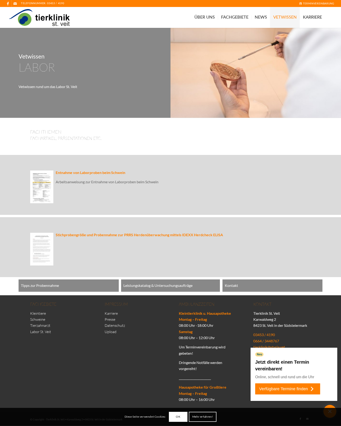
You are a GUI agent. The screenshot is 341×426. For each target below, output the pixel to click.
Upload (110, 331)
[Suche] (329, 17)
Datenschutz (115, 325)
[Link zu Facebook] (8, 3)
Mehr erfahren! (202, 417)
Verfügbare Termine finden (283, 389)
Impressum (116, 304)
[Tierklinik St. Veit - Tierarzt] (42, 17)
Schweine (37, 319)
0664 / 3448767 (266, 341)
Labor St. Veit (40, 331)
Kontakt (262, 304)
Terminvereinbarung (318, 3)
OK (178, 417)
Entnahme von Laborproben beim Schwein (90, 172)
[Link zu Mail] (15, 3)
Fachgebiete (43, 304)
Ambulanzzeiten (196, 304)
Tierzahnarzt (40, 325)
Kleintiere (38, 313)
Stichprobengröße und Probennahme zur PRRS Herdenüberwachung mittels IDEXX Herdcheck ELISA (139, 235)
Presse (110, 319)
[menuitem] (315, 3)
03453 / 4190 (55, 3)
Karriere (111, 313)
